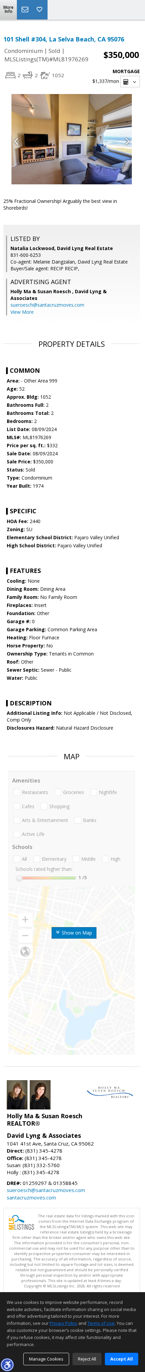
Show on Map (76, 932)
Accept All (121, 1359)
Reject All (87, 1359)
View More (22, 312)
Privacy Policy (63, 1323)
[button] (7, 1365)
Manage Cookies (46, 1359)
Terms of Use (101, 1323)
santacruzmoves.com (31, 1197)
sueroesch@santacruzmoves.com (47, 305)
